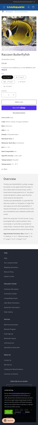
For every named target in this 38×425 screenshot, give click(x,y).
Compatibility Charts (11, 298)
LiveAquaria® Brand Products (13, 369)
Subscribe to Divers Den (12, 347)
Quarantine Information (12, 307)
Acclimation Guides (10, 294)
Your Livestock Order (11, 263)
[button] (4, 7)
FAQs (5, 258)
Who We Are (8, 365)
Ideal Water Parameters (11, 303)
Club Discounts (9, 343)
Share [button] (5, 169)
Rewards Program (10, 329)
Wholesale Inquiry (10, 338)
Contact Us (7, 360)
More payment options (19, 112)
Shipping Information (11, 267)
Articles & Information (11, 289)
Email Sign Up (8, 334)
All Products (9, 12)
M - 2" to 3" (20, 77)
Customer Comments (11, 374)
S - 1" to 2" (7, 77)
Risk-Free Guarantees (11, 325)
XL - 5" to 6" (9, 86)
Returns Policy (8, 272)
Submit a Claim (9, 276)
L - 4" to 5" (23, 82)
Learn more (9, 417)
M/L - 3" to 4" (8, 82)
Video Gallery (8, 312)
